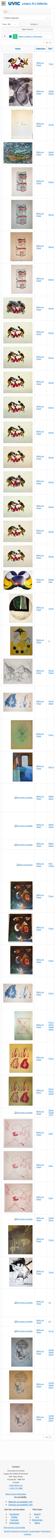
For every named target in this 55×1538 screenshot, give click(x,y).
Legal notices (34, 1531)
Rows (4, 24)
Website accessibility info (20, 1501)
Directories (37, 1520)
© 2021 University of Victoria (16, 1531)
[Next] (50, 42)
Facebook (14, 1514)
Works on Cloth (40, 580)
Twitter (14, 1517)
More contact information (16, 1494)
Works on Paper (40, 64)
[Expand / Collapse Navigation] (3, 3)
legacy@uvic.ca (15, 1485)
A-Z (37, 1517)
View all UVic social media (14, 1527)
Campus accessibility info (20, 1504)
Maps (37, 1523)
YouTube (14, 1520)
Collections (40, 48)
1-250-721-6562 (16, 1488)
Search (37, 1514)
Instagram (14, 1523)
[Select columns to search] (6, 11)
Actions (34, 24)
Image (18, 48)
